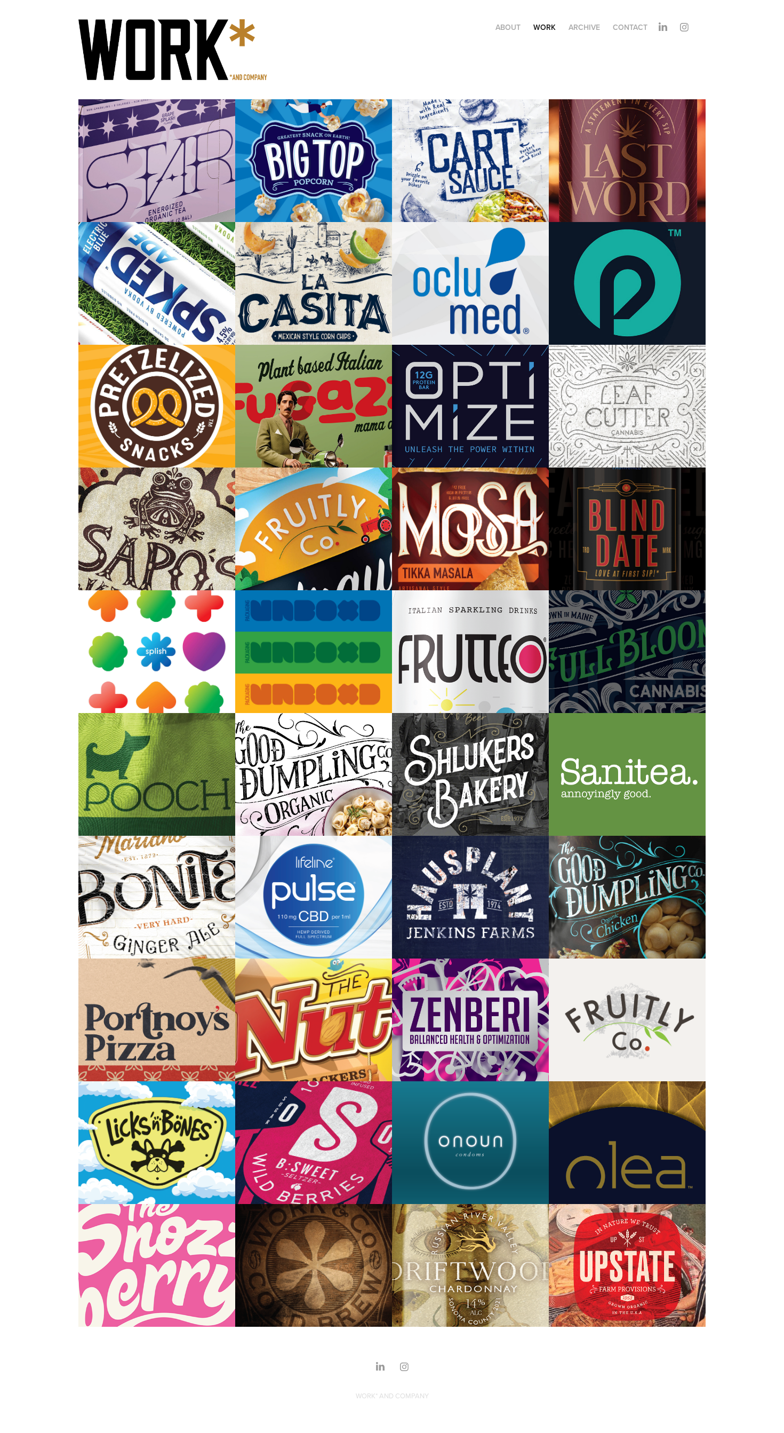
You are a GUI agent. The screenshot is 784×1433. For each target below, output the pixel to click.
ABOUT (508, 27)
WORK (544, 27)
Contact (630, 27)
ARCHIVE (584, 27)
